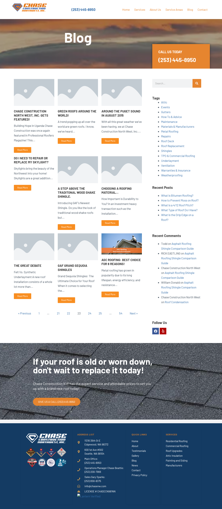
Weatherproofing (171, 175)
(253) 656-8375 (92, 480)
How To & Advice (171, 117)
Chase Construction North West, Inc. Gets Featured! (31, 115)
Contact (203, 9)
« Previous (24, 313)
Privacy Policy (139, 475)
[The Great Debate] (34, 246)
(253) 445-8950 (83, 9)
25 (100, 313)
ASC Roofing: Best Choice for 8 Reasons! (121, 262)
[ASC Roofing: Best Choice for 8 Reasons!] (121, 243)
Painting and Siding (176, 460)
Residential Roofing (176, 441)
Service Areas (174, 9)
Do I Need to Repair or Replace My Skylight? (31, 160)
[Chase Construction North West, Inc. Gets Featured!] (34, 92)
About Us (155, 9)
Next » (134, 313)
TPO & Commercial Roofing (178, 155)
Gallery (135, 455)
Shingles (166, 150)
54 (120, 313)
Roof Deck (167, 141)
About (135, 445)
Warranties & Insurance (175, 170)
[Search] (197, 83)
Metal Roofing (169, 131)
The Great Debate (27, 265)
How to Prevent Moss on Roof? (180, 200)
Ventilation (168, 165)
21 (58, 313)
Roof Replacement (172, 146)
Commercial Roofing (177, 445)
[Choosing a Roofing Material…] (121, 169)
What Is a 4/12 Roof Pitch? (177, 205)
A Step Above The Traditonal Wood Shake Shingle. (76, 193)
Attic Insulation (174, 455)
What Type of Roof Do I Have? (179, 210)
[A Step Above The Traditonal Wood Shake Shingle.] (78, 169)
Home (126, 9)
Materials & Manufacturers (177, 126)
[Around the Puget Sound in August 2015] (121, 92)
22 (68, 313)
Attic (164, 102)
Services (139, 9)
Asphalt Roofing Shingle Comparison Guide (178, 258)
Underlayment (170, 160)
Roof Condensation (177, 302)
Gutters (165, 112)
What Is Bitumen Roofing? (177, 195)
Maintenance (169, 121)
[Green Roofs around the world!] (78, 92)
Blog (190, 9)
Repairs (166, 136)
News (135, 465)
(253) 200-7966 (92, 471)
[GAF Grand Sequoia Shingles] (78, 246)
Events (165, 107)
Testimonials (139, 450)
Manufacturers (174, 465)
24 (89, 313)
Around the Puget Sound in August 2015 (120, 113)
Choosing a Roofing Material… (116, 190)
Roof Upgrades (174, 450)
